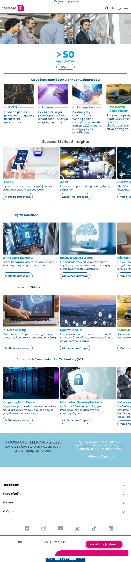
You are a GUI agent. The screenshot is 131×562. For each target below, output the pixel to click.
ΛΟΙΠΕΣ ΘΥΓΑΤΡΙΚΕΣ (55, 542)
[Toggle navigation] (126, 8)
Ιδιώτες (58, 1)
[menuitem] (27, 528)
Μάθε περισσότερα (17, 276)
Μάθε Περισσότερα (18, 196)
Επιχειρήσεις (71, 1)
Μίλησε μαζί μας (98, 456)
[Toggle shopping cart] (119, 8)
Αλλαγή (65, 67)
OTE (20, 542)
